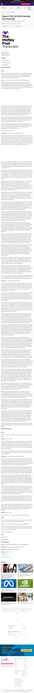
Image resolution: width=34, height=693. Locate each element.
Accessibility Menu (17, 0)
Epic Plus (25, 664)
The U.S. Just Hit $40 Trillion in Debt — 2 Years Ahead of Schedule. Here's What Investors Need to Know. (25, 575)
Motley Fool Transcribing (7, 23)
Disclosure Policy (15, 690)
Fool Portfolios (26, 665)
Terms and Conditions (14, 691)
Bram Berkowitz (24, 573)
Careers (16, 661)
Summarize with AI (19, 26)
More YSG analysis (4, 554)
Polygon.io (11, 666)
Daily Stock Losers (30, 9)
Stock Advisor (26, 661)
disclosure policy (24, 611)
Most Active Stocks (29, 7)
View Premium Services (26, 650)
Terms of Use (4, 690)
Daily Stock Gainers (29, 8)
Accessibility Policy (21, 690)
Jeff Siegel (7, 573)
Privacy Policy (9, 690)
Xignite (8, 666)
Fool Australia (16, 672)
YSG (5, 52)
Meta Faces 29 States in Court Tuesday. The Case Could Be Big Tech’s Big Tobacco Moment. (8, 590)
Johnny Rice (7, 588)
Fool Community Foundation (18, 684)
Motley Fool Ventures (17, 683)
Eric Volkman (24, 602)
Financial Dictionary (24, 676)
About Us (16, 660)
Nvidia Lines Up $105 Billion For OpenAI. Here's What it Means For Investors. (25, 590)
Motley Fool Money (26, 668)
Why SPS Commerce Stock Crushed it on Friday (25, 603)
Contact (16, 665)
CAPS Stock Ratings (25, 672)
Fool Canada (16, 673)
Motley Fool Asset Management (19, 680)
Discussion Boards (24, 673)
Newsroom (16, 664)
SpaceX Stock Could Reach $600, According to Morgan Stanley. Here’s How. (8, 604)
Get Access (9, 632)
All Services (25, 660)
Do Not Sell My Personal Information (24, 691)
